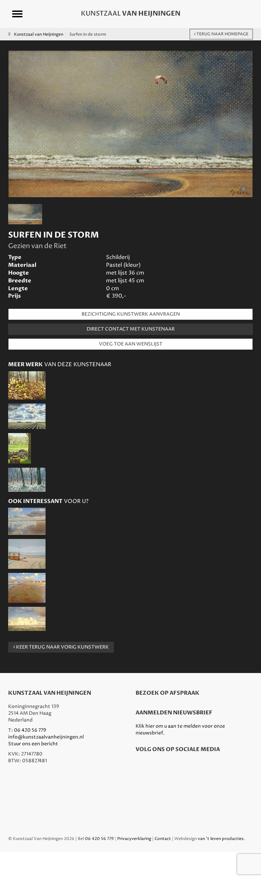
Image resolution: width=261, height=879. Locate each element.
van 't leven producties (221, 839)
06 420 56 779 (30, 730)
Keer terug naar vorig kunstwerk (62, 647)
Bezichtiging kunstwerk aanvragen (131, 314)
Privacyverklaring (134, 839)
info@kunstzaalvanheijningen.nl (46, 737)
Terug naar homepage (221, 34)
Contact (163, 839)
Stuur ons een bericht (33, 744)
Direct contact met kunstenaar (131, 329)
